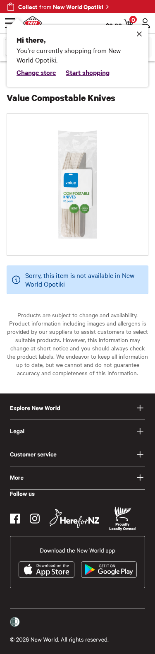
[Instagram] (35, 519)
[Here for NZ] (74, 518)
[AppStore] (46, 569)
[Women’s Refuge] (15, 622)
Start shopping (88, 72)
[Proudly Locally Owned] (122, 519)
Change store (36, 72)
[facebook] (15, 519)
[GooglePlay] (109, 569)
